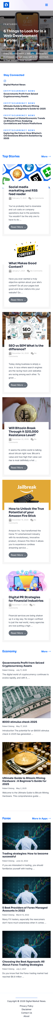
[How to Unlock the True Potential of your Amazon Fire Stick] (26, 494)
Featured (10, 24)
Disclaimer (27, 1009)
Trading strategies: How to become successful (25, 855)
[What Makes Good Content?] (26, 251)
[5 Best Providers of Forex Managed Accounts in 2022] (26, 890)
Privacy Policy (26, 1006)
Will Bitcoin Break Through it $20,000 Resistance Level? (23, 431)
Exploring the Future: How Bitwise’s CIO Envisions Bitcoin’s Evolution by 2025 (23, 136)
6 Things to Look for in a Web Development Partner (25, 35)
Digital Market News (14, 84)
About (26, 1016)
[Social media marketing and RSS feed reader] (26, 176)
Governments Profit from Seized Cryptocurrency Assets (21, 95)
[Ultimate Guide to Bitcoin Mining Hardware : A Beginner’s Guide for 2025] (26, 758)
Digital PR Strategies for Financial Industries (26, 599)
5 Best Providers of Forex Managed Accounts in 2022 (25, 909)
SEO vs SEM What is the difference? (26, 347)
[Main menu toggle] (46, 5)
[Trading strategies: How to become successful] (26, 836)
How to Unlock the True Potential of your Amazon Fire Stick (26, 512)
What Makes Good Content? (23, 265)
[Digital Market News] (5, 81)
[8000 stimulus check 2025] (26, 702)
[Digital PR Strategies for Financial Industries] (26, 582)
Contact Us (26, 1012)
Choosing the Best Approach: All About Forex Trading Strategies (23, 963)
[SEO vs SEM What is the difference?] (26, 329)
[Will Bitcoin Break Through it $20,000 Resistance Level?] (26, 413)
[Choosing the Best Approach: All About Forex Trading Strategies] (26, 944)
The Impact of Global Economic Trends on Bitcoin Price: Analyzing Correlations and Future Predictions (24, 121)
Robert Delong (13, 45)
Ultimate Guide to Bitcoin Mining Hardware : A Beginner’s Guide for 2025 (25, 107)
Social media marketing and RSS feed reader (23, 190)
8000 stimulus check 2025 (19, 722)
